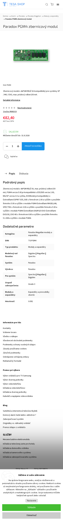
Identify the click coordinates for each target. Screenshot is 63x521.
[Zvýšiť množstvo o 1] (18, 146)
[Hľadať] (47, 4)
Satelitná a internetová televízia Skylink (20, 411)
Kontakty (7, 328)
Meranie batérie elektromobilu (16, 439)
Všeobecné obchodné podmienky (18, 340)
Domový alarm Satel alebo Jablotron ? (19, 415)
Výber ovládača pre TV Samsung (17, 375)
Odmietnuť (31, 515)
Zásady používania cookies (15, 348)
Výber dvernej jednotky (13, 379)
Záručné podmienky (11, 352)
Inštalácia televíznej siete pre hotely (19, 443)
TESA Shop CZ (22, 469)
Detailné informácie (11, 100)
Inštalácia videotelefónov (14, 388)
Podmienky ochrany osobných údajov (19, 344)
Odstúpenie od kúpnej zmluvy (16, 356)
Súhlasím (32, 507)
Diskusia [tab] (23, 173)
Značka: (10, 111)
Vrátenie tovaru (9, 332)
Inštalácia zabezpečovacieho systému (19, 457)
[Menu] (58, 4)
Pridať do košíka (33, 146)
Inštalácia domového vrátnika (16, 448)
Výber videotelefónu (12, 383)
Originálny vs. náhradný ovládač (16, 423)
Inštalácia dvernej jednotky (15, 392)
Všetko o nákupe (10, 336)
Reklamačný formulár (12, 361)
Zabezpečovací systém (13, 419)
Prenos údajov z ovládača (14, 427)
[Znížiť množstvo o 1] (7, 146)
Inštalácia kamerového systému (17, 452)
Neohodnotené (24, 108)
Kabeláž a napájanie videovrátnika (18, 396)
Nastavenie (31, 501)
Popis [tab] (12, 173)
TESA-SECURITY (41, 469)
